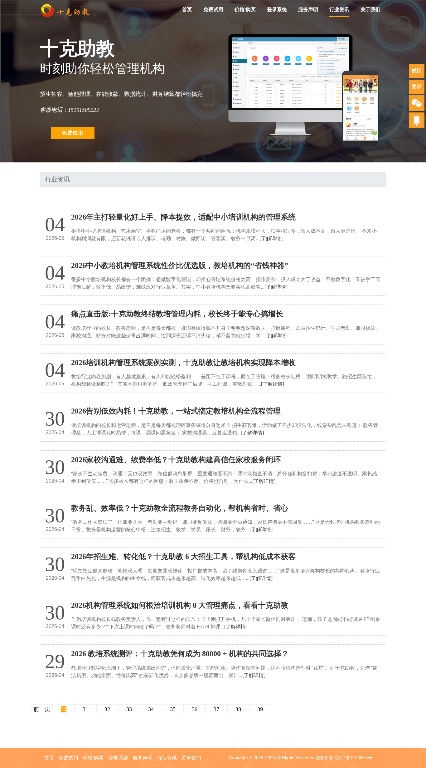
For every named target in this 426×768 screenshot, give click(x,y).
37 (216, 709)
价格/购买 (245, 9)
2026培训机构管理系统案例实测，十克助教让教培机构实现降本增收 (183, 363)
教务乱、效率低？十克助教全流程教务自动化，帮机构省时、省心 (179, 508)
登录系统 (277, 9)
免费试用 (213, 9)
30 (63, 709)
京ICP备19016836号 (353, 758)
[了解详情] (271, 238)
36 (194, 709)
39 (260, 709)
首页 (187, 9)
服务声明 (308, 9)
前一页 (41, 709)
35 (173, 709)
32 (107, 709)
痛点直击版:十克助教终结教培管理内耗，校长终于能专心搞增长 (177, 314)
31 (85, 709)
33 (129, 709)
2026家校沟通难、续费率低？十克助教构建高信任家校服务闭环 (176, 460)
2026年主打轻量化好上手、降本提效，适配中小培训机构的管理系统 (183, 217)
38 (238, 709)
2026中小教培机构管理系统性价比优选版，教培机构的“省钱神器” (179, 265)
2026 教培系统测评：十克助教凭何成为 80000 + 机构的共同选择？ (180, 654)
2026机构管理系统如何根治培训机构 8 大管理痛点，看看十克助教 (179, 605)
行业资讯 (339, 9)
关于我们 (370, 9)
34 (151, 709)
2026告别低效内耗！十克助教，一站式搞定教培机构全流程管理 (176, 411)
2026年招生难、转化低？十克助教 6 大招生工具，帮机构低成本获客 (183, 556)
